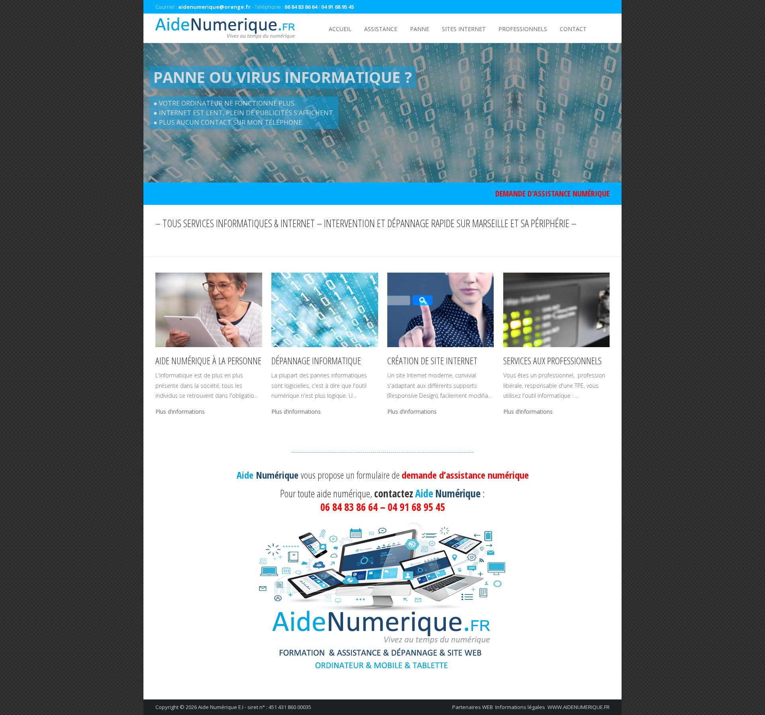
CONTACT (573, 29)
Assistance (380, 29)
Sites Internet (464, 29)
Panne (419, 29)
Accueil (340, 29)
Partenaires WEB (472, 707)
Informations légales (520, 707)
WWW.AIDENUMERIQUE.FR (578, 707)
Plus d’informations (180, 411)
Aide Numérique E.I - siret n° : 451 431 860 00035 (254, 707)
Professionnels (522, 29)
